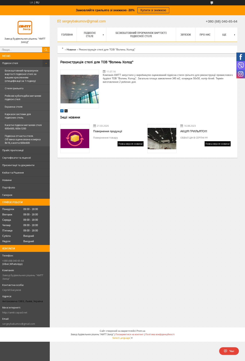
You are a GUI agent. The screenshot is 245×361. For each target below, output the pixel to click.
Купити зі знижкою (153, 10)
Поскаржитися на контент (129, 334)
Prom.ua (140, 331)
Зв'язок (185, 34)
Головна (67, 34)
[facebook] (62, 111)
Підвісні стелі (10, 63)
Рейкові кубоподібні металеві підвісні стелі (23, 97)
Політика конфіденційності (160, 334)
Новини (7, 180)
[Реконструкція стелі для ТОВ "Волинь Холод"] (79, 89)
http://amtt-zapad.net (14, 312)
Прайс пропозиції (13, 150)
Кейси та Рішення (13, 172)
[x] (66, 111)
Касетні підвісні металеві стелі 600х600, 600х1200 (23, 126)
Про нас (205, 34)
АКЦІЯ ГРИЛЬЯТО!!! (193, 131)
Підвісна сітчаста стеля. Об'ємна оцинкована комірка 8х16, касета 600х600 (23, 139)
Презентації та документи (18, 165)
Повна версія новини (130, 143)
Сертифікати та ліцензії (16, 157)
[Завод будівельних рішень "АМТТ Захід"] (25, 27)
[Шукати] (46, 50)
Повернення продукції (107, 131)
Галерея (7, 195)
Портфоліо (8, 187)
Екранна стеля (13, 106)
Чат (231, 351)
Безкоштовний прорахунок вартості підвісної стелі (141, 34)
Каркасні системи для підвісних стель (18, 115)
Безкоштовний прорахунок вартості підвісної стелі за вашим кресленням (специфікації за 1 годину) (21, 76)
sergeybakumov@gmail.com (18, 323)
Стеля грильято (14, 88)
